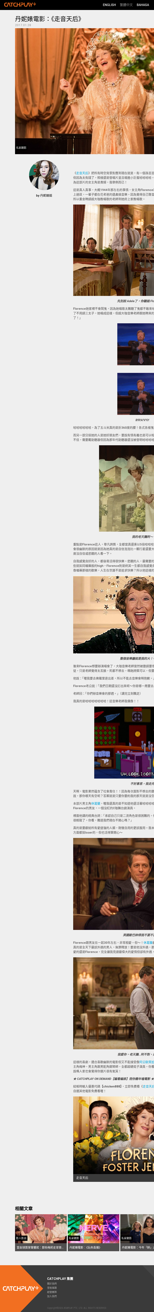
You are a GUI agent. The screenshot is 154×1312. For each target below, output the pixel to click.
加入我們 (52, 1296)
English (109, 5)
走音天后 (82, 173)
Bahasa (143, 5)
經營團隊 (52, 1292)
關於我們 (52, 1283)
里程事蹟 (52, 1288)
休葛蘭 (95, 803)
